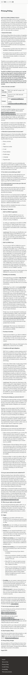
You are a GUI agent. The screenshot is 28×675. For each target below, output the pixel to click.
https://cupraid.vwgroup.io (8, 114)
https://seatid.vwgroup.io (8, 112)
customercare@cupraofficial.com (17, 103)
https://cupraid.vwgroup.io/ (9, 613)
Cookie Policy (5, 666)
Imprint (3, 659)
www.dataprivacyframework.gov (10, 499)
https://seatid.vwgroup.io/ (8, 612)
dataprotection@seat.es (12, 638)
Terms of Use (5, 662)
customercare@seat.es (17, 98)
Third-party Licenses (7, 671)
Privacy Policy (5, 664)
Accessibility (5, 669)
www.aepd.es (14, 603)
